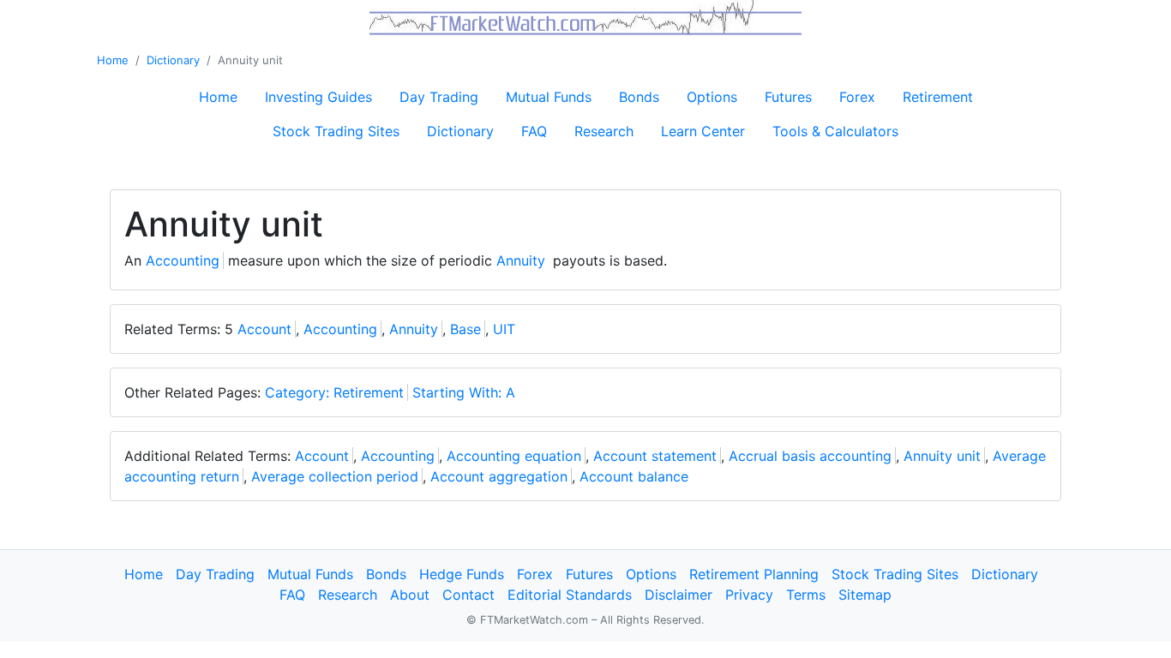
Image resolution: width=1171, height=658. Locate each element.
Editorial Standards (569, 594)
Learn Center (703, 131)
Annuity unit (942, 455)
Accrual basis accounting (810, 455)
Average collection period (334, 476)
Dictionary (173, 60)
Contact (468, 594)
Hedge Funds (461, 574)
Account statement (655, 455)
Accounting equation (514, 455)
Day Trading (438, 96)
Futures (788, 96)
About (409, 594)
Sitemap (865, 594)
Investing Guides (318, 96)
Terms (806, 594)
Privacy (749, 594)
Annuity (520, 260)
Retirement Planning (754, 574)
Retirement (938, 96)
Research (604, 131)
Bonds (639, 96)
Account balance (633, 476)
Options (712, 96)
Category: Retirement (334, 392)
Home (113, 60)
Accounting (182, 260)
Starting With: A (463, 392)
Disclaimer (678, 594)
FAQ (534, 131)
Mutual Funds (549, 96)
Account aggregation (498, 476)
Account (264, 329)
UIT (504, 329)
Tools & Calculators (835, 131)
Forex (857, 96)
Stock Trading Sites (336, 131)
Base (465, 329)
